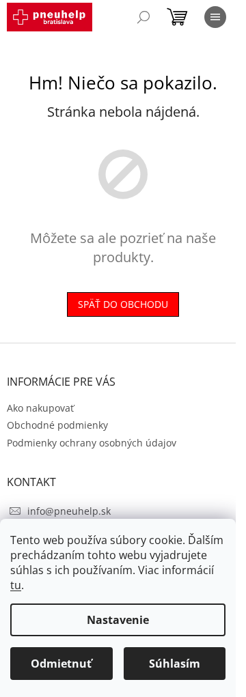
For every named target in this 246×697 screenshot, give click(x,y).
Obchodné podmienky (57, 424)
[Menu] (215, 17)
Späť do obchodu (123, 304)
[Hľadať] (143, 17)
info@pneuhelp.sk (69, 510)
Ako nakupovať (40, 407)
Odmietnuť (61, 663)
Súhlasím (174, 663)
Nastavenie (118, 619)
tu (15, 585)
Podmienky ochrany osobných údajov (91, 442)
